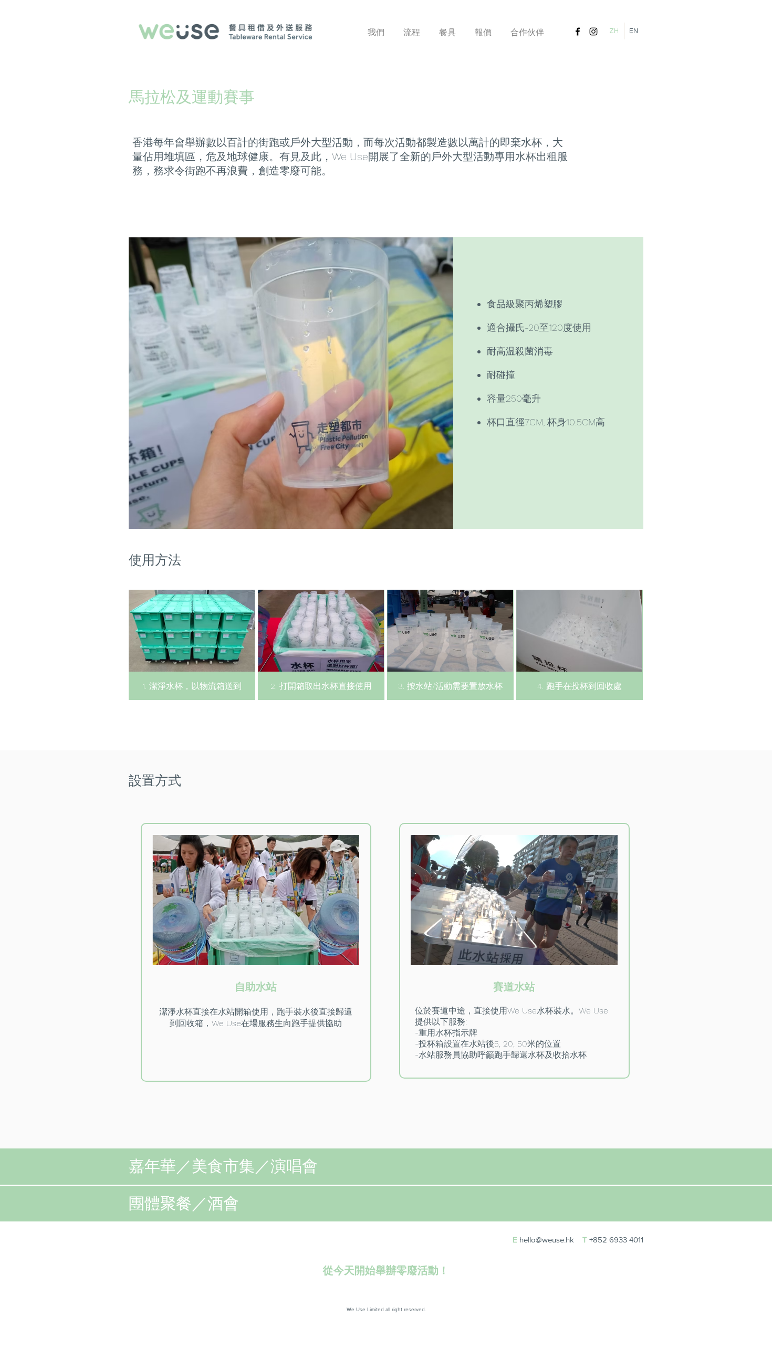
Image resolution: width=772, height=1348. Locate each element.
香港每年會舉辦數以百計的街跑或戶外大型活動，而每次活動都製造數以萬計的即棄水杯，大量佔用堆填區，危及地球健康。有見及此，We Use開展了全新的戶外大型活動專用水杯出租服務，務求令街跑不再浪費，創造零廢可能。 (350, 156)
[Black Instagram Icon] (593, 31)
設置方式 (155, 780)
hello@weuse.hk (546, 1239)
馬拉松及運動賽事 (192, 97)
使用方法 (155, 560)
